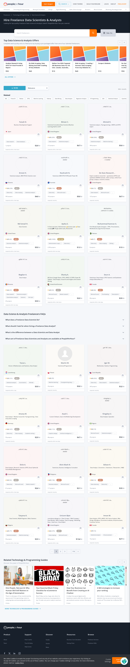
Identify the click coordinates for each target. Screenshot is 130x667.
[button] (64, 4)
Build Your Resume (93, 4)
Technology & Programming (21, 9)
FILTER (16, 88)
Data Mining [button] (58, 98)
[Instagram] (19, 653)
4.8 (93, 290)
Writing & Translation (39, 9)
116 (73, 551)
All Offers (9, 77)
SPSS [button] (28, 98)
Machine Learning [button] (38, 98)
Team (5, 643)
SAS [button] (6, 98)
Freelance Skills (92, 643)
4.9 (52, 137)
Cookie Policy (19, 663)
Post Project (48, 4)
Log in (106, 4)
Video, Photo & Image (75, 9)
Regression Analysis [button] (81, 98)
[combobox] (50, 33)
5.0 (94, 137)
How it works (78, 4)
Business (87, 9)
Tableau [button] (21, 98)
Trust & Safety (29, 643)
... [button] (28, 141)
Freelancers (7, 15)
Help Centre (28, 647)
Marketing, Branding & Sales (114, 9)
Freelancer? (122, 4)
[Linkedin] (14, 653)
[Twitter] (9, 653)
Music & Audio (98, 9)
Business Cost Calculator (74, 639)
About (5, 639)
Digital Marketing (61, 9)
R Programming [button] (94, 98)
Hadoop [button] (49, 98)
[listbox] (65, 60)
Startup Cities (70, 643)
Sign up (113, 4)
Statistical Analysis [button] (113, 98)
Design (50, 9)
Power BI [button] (13, 98)
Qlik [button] (103, 98)
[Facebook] (4, 653)
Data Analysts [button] (68, 98)
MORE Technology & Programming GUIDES (21, 609)
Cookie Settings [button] (108, 660)
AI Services (7, 9)
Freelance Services (93, 639)
